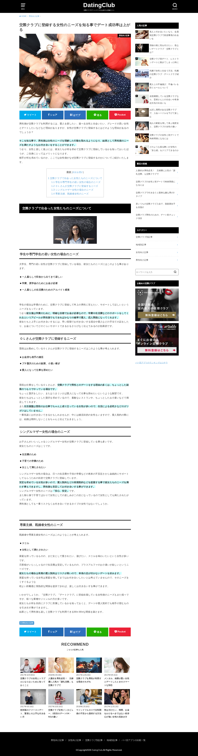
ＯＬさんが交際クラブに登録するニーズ (74, 186)
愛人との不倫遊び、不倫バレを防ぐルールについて (164, 86)
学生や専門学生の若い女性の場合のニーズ (75, 182)
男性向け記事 (27, 623)
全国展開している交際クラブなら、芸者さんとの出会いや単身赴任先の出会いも (164, 99)
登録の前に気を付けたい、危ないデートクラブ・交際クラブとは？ (164, 48)
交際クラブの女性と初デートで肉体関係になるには (164, 137)
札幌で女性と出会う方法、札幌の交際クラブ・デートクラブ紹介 (164, 74)
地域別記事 (141, 244)
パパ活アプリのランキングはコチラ (151, 362)
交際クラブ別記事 (144, 237)
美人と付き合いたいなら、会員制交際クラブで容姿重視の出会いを (164, 35)
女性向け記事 (142, 252)
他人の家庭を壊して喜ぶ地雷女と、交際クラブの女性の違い (164, 125)
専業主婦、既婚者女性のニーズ (70, 193)
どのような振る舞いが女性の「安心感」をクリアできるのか (164, 148)
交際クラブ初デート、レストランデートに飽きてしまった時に (164, 60)
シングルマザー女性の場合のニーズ (72, 190)
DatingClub (99, 5)
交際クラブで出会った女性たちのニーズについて (75, 178)
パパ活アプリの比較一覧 (134, 740)
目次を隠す (78, 172)
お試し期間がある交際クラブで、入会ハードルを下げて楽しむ (164, 113)
